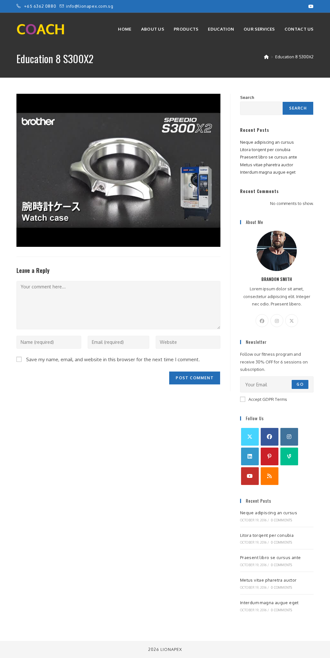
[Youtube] (250, 476)
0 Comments (281, 520)
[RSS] (269, 476)
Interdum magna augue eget (268, 172)
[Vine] (289, 456)
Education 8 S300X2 (294, 56)
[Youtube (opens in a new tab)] (310, 6)
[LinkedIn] (250, 456)
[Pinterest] (269, 456)
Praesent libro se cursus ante (268, 157)
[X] (291, 320)
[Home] (266, 56)
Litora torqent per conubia (265, 149)
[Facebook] (262, 320)
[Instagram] (276, 320)
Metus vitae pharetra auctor (266, 164)
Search (247, 97)
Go (299, 384)
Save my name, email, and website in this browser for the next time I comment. (113, 359)
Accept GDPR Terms (267, 399)
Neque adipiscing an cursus (267, 142)
